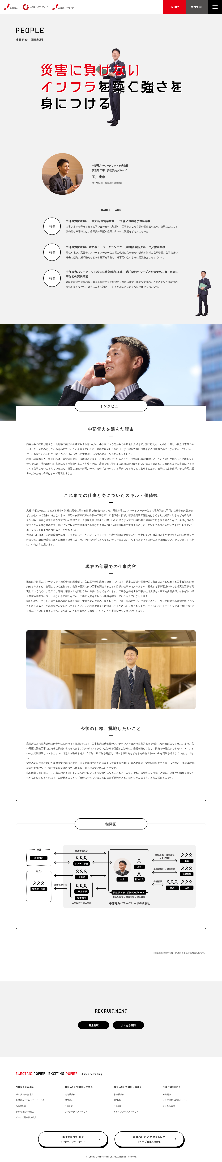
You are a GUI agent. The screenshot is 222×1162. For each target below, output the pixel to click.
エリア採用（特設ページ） (175, 1100)
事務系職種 (119, 1094)
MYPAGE (197, 7)
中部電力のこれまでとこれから (30, 1100)
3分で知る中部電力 (24, 1094)
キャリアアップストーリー (126, 1111)
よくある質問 (128, 1025)
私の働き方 (21, 1106)
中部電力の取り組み (25, 1111)
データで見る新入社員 (26, 1117)
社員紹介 (69, 1106)
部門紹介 (69, 1100)
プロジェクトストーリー (76, 1111)
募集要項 (94, 1025)
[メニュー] (215, 7)
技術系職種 (70, 1094)
